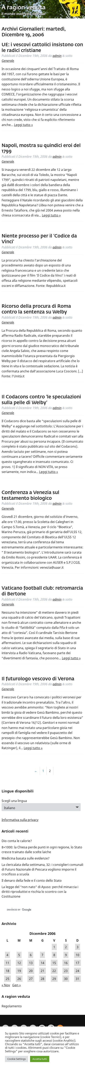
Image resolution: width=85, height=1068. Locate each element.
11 (7, 963)
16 (66, 963)
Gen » (16, 985)
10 (77, 955)
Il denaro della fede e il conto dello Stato (32, 880)
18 (7, 971)
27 (31, 979)
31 (77, 979)
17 (77, 963)
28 (42, 979)
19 (19, 971)
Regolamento (12, 1006)
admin (57, 56)
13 (31, 963)
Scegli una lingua (14, 801)
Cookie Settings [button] (16, 1059)
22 (54, 971)
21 (42, 971)
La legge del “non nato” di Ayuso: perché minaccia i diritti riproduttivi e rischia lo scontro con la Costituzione (40, 892)
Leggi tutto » (23, 125)
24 (77, 971)
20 (31, 971)
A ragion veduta (24, 8)
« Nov (6, 985)
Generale (8, 61)
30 (66, 979)
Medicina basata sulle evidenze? (25, 858)
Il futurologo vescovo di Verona (38, 679)
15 (54, 963)
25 (7, 979)
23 (66, 971)
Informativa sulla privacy (20, 820)
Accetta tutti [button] (39, 1059)
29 (54, 979)
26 (19, 979)
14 (42, 963)
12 (19, 963)
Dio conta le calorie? (17, 841)
